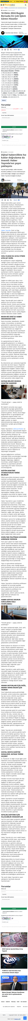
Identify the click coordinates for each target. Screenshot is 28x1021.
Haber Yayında (5, 230)
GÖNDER (14, 127)
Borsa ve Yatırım (12, 10)
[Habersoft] (17, 1019)
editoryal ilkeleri (18, 429)
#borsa (4, 100)
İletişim (21, 1)
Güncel (2, 1001)
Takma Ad (3, 107)
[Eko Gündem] (14, 939)
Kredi (18, 1001)
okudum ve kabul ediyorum (12, 130)
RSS (5, 1015)
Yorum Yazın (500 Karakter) (7, 115)
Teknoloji (13, 1001)
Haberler (8, 1001)
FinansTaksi (4, 10)
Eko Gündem (11, 152)
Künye (17, 1)
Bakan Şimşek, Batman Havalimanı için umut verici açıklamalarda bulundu (13, 994)
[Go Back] (25, 1018)
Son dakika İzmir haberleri (9, 1006)
